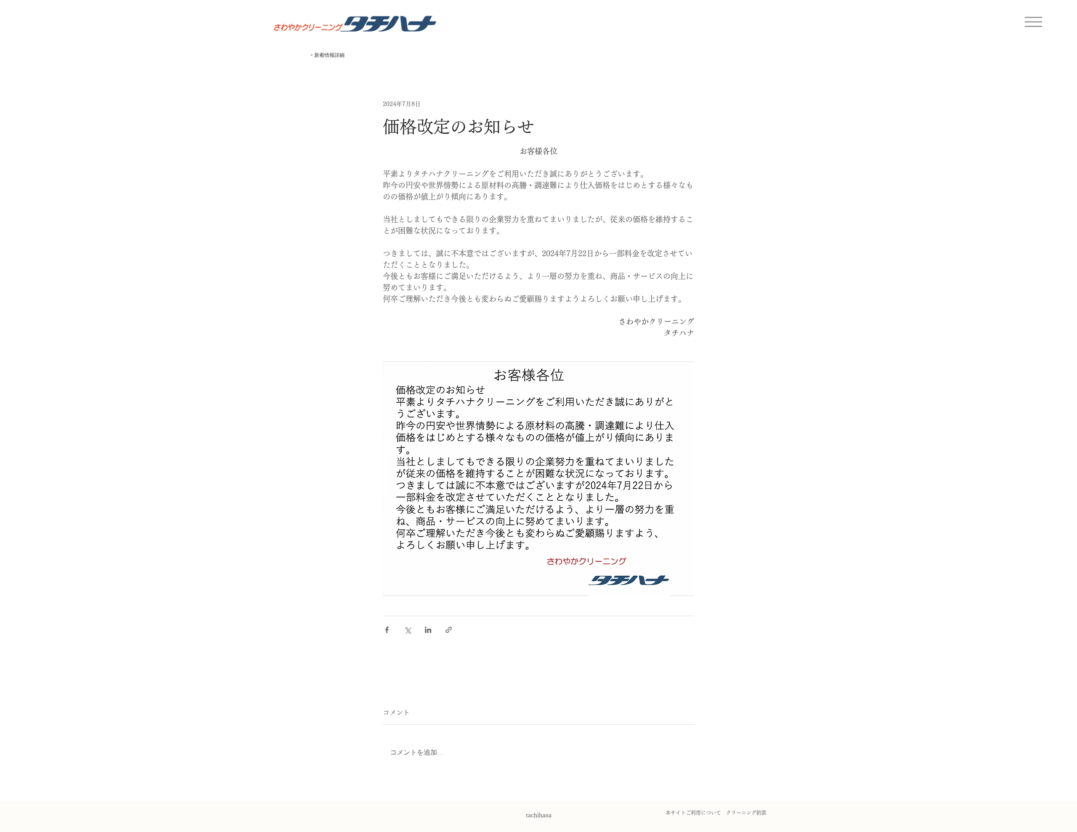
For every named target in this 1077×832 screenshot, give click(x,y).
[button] (1033, 22)
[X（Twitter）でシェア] (407, 630)
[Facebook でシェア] (387, 630)
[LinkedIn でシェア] (428, 630)
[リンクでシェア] (449, 630)
